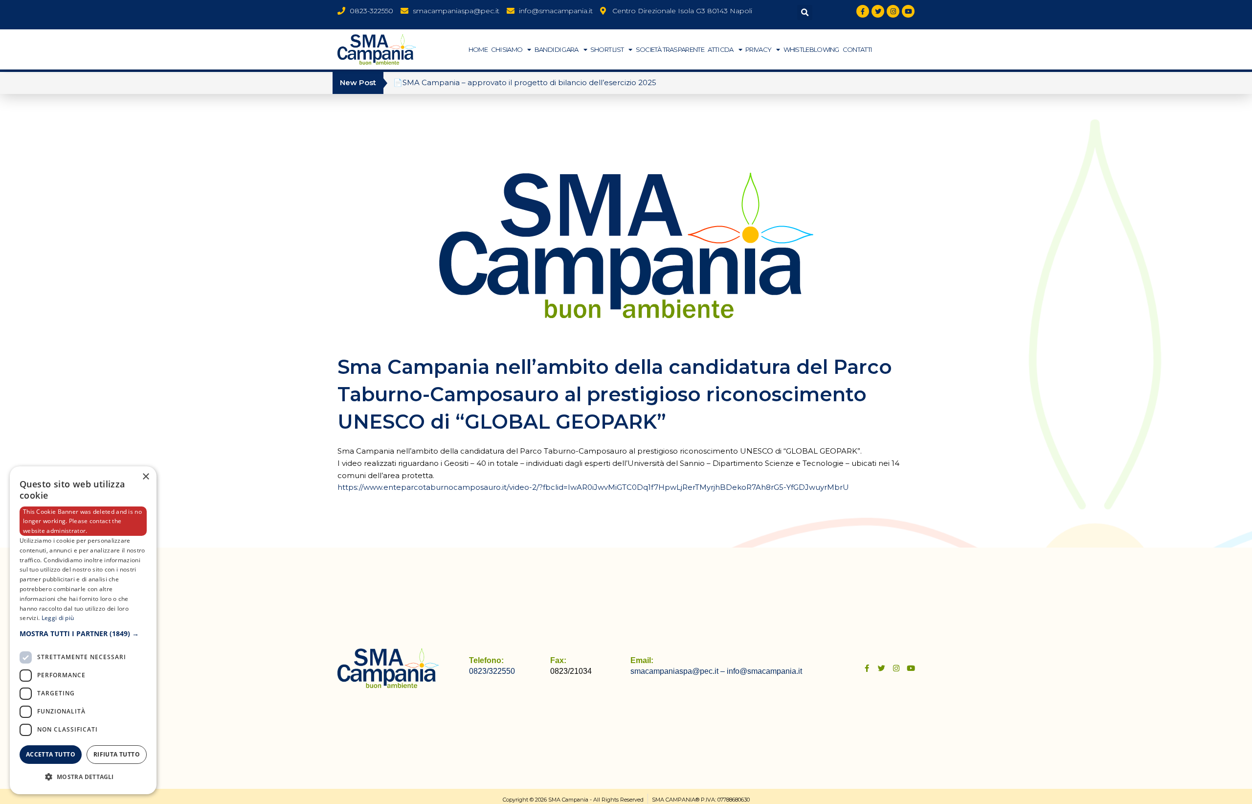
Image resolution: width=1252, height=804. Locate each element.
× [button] (145, 477)
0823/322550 (492, 671)
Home (478, 49)
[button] (804, 12)
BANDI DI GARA (557, 49)
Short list (607, 49)
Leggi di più (58, 618)
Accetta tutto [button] (50, 754)
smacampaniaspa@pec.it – (678, 671)
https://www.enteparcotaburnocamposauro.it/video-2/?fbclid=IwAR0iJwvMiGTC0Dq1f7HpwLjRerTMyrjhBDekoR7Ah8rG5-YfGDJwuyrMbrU (593, 487)
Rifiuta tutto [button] (116, 754)
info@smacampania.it (764, 671)
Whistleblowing (811, 49)
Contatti (857, 49)
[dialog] (83, 630)
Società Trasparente (670, 49)
